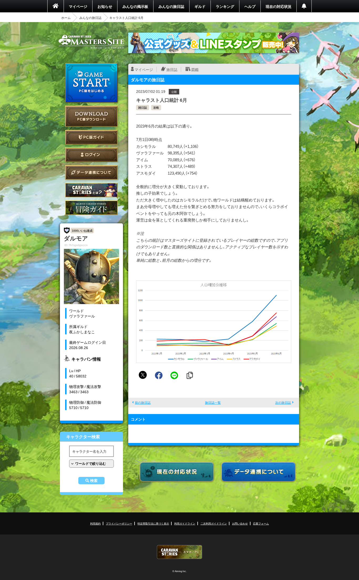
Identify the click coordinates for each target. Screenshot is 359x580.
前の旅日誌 (143, 402)
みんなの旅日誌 (171, 6)
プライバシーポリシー (119, 523)
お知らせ (105, 6)
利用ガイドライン (184, 523)
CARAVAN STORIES (179, 552)
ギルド (200, 6)
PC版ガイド (91, 137)
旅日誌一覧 (213, 402)
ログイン (91, 155)
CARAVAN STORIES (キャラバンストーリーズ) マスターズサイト (91, 42)
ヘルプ (249, 6)
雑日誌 (142, 107)
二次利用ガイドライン (214, 523)
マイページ (78, 6)
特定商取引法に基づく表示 (153, 523)
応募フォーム (261, 523)
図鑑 (195, 69)
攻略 (156, 107)
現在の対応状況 (278, 6)
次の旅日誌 (283, 402)
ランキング (225, 6)
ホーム (66, 17)
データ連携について (91, 172)
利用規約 (95, 523)
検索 (94, 480)
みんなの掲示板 (135, 6)
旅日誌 (171, 69)
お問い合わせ (240, 523)
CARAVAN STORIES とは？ (91, 190)
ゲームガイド (91, 207)
